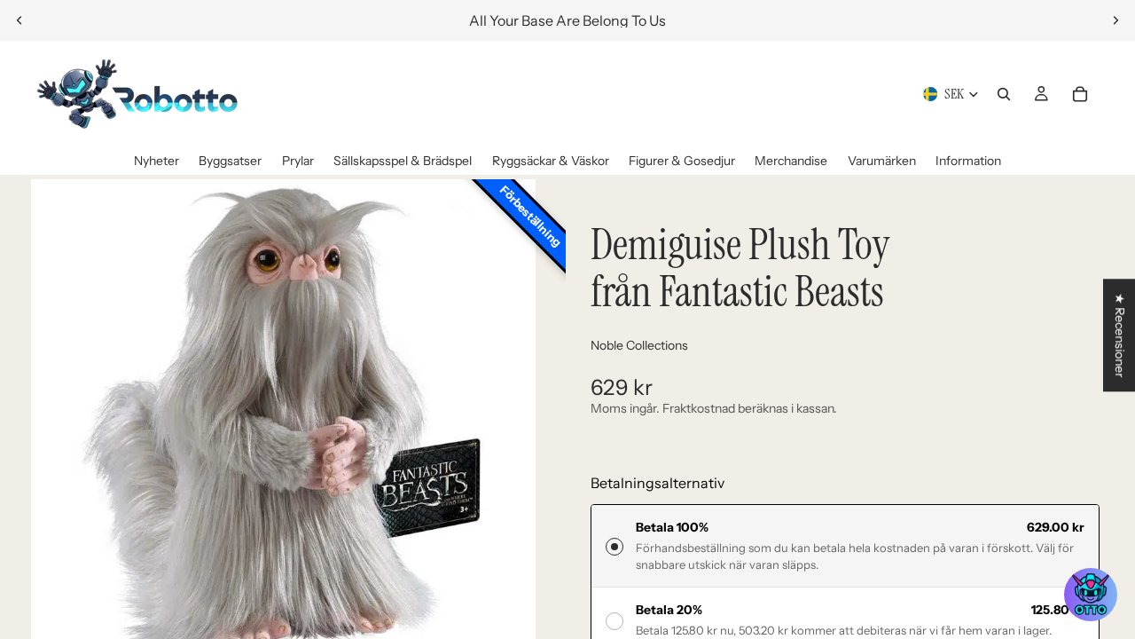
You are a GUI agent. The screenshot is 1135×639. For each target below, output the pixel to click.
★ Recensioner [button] (1120, 335)
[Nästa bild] (1115, 20)
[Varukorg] (1080, 94)
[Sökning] (1003, 94)
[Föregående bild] (19, 20)
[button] (1090, 594)
